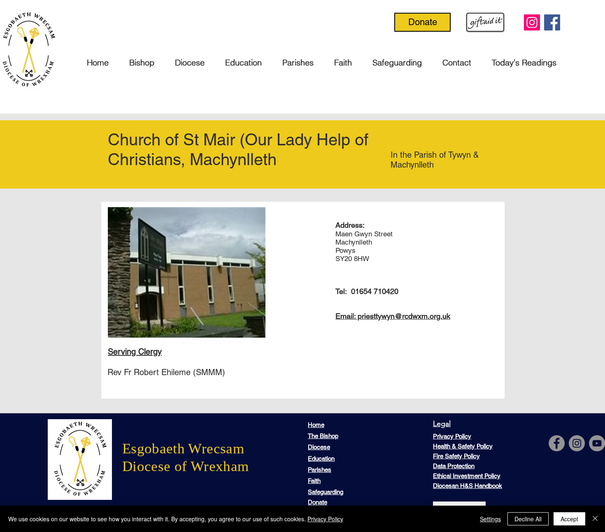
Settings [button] (490, 519)
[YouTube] (597, 443)
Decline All (528, 519)
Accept (569, 519)
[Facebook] (552, 22)
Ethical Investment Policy (466, 475)
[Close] (595, 518)
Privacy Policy (325, 519)
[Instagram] (532, 22)
